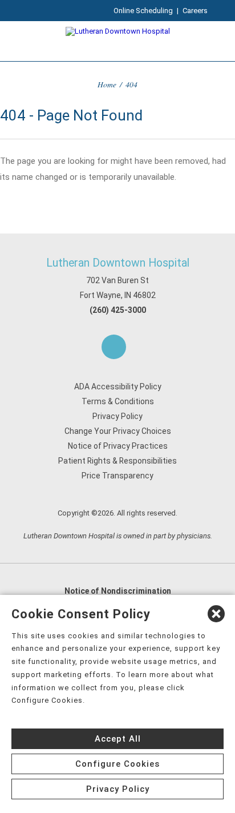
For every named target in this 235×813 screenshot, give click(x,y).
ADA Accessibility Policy (117, 386)
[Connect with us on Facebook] (114, 347)
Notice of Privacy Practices (118, 445)
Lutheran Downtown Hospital (117, 262)
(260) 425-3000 (118, 310)
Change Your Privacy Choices (117, 431)
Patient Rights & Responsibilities (117, 460)
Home (107, 84)
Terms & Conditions (118, 401)
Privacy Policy (117, 416)
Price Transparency (117, 475)
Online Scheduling (143, 10)
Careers (195, 10)
